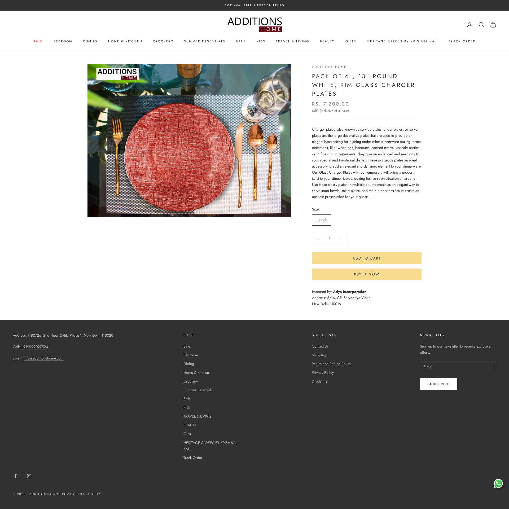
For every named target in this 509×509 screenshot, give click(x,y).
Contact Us (320, 346)
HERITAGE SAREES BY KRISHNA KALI (402, 41)
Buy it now (366, 274)
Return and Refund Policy (331, 363)
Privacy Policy (323, 372)
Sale (38, 41)
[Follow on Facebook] (15, 476)
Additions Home (329, 66)
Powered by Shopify (82, 494)
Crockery (163, 41)
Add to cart (367, 258)
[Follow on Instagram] (29, 476)
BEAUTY (327, 41)
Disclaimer (320, 381)
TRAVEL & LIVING (292, 41)
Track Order (462, 41)
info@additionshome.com (44, 358)
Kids (261, 41)
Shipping (319, 355)
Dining (90, 41)
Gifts (351, 41)
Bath (241, 41)
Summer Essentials (204, 41)
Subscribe (439, 384)
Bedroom (63, 41)
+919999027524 (34, 346)
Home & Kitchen (125, 41)
